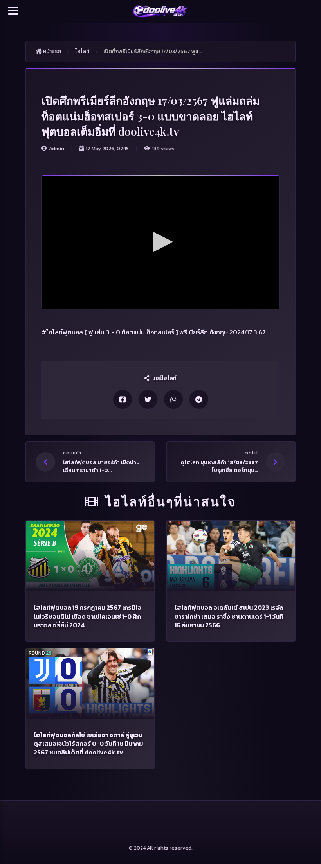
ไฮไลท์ (82, 51)
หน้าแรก (51, 51)
